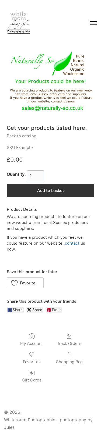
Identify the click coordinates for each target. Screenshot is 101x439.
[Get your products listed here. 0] (50, 83)
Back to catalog (21, 135)
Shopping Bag (69, 361)
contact (72, 243)
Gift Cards (31, 380)
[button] (25, 282)
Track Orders (69, 343)
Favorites (32, 361)
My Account (31, 343)
